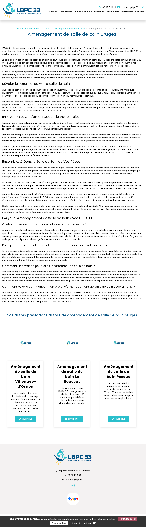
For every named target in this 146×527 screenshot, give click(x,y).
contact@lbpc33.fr (130, 7)
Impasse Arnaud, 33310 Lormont (74, 470)
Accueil (53, 11)
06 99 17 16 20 (74, 475)
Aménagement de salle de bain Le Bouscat (72, 374)
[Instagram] (143, 7)
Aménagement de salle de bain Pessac (118, 371)
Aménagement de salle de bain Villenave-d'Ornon (25, 376)
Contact (139, 11)
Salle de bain (112, 11)
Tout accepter (128, 519)
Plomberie (99, 11)
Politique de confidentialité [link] (83, 523)
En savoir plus (25, 418)
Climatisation (65, 11)
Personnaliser (59, 523)
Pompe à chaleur (83, 11)
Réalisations (127, 11)
